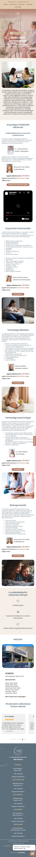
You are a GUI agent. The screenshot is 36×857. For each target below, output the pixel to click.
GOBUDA (5, 4)
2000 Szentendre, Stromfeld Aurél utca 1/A (18, 829)
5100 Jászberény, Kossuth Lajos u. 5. (18, 814)
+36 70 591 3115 (11, 2)
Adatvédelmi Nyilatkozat (18, 843)
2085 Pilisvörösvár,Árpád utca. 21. (18, 784)
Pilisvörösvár (13, 4)
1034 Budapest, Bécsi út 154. (14, 676)
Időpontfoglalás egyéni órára (18, 184)
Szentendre (18, 7)
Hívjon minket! (18, 294)
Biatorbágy (21, 4)
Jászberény (29, 4)
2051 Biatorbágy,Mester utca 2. (18, 799)
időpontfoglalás (18, 33)
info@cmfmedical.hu (23, 2)
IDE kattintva (21, 178)
